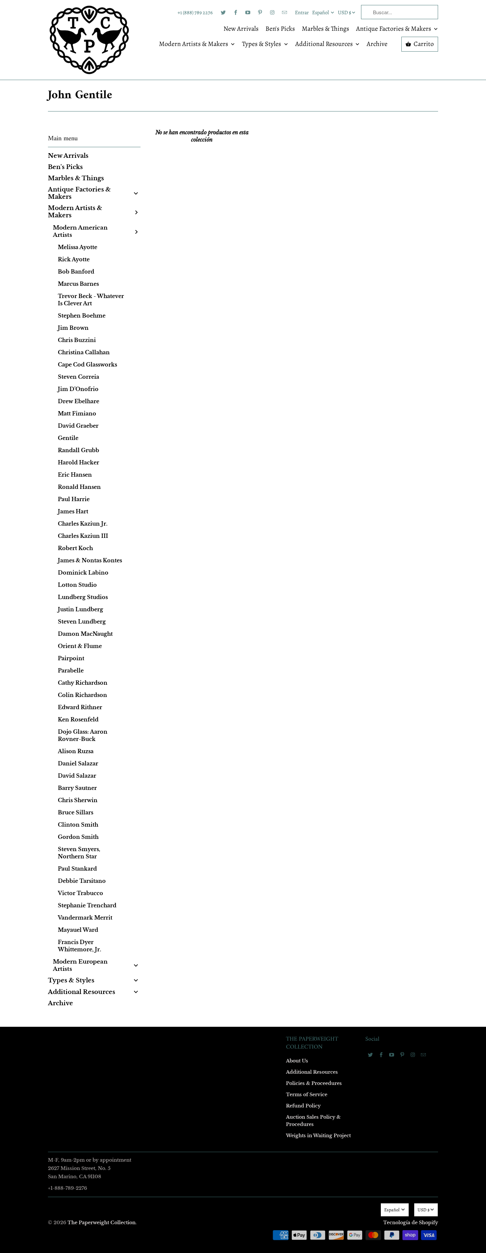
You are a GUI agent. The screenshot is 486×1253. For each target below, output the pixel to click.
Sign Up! (243, 755)
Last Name (159, 606)
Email (154, 530)
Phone (155, 644)
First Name (159, 568)
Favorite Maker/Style (169, 682)
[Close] (339, 484)
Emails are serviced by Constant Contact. (202, 736)
